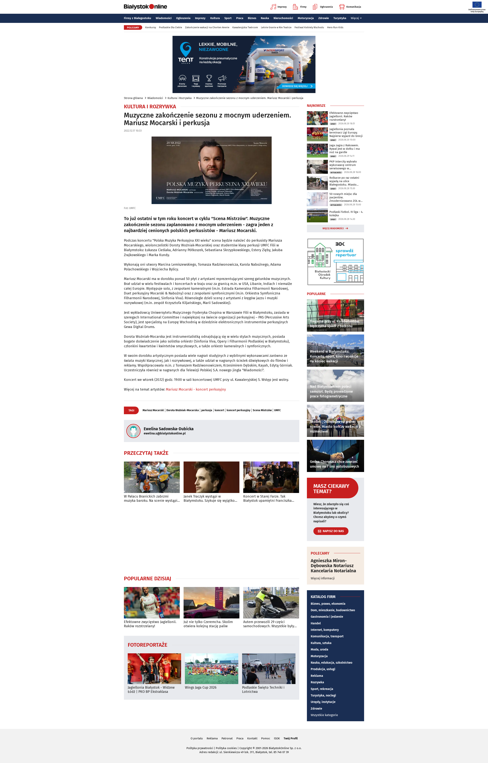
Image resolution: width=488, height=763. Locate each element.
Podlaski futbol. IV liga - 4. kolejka (346, 213)
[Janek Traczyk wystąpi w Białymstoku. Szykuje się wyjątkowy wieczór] (211, 477)
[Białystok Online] (145, 7)
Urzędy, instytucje (323, 702)
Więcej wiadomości (333, 228)
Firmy (303, 6)
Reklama (317, 676)
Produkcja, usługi (323, 669)
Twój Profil (291, 738)
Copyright (245, 748)
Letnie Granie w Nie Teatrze (276, 27)
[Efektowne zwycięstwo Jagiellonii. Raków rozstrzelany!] (152, 602)
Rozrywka (317, 682)
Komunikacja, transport (327, 636)
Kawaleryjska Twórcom (245, 27)
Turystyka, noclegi (323, 695)
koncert (219, 410)
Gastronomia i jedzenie (327, 616)
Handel (316, 623)
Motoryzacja (306, 18)
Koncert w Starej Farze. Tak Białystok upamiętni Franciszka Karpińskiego (267, 498)
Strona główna (133, 98)
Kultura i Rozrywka (180, 98)
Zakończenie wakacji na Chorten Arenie (207, 27)
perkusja (206, 410)
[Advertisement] (211, 539)
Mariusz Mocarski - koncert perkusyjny (196, 389)
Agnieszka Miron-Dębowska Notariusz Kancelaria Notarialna (333, 565)
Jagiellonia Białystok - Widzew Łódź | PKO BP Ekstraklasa (151, 690)
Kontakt (252, 738)
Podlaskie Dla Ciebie (170, 27)
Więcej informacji (323, 578)
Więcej (355, 18)
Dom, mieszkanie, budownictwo (333, 610)
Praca (239, 18)
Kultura (215, 18)
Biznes (252, 18)
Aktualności (336, 173)
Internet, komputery (325, 630)
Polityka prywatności (199, 748)
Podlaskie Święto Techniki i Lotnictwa (263, 690)
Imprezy (282, 6)
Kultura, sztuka (321, 643)
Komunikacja (353, 6)
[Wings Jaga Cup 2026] (211, 668)
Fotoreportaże (147, 645)
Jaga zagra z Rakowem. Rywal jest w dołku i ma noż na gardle (344, 149)
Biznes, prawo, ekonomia (328, 603)
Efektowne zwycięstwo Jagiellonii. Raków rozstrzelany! (150, 624)
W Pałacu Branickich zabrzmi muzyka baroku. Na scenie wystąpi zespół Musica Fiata (150, 498)
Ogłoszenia (326, 6)
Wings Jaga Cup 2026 (201, 688)
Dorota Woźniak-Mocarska (182, 410)
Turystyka (339, 18)
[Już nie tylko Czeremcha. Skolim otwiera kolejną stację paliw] (211, 602)
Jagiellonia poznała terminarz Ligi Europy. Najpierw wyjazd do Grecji (346, 132)
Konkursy (150, 27)
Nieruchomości (283, 18)
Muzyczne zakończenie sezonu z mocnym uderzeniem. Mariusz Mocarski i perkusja (249, 98)
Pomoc (265, 738)
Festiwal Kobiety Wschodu (309, 27)
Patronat (227, 738)
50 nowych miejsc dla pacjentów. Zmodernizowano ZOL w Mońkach (344, 197)
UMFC (277, 410)
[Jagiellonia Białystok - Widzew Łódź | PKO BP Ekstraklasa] (154, 668)
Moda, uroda (319, 649)
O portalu (197, 738)
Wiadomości (164, 18)
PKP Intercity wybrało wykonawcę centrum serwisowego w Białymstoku (343, 165)
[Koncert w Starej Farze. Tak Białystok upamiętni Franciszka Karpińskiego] (271, 477)
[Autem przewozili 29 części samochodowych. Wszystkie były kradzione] (271, 602)
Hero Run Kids (335, 27)
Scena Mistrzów (262, 410)
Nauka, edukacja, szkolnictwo (331, 662)
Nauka (265, 18)
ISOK (277, 738)
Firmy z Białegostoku (137, 18)
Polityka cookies (226, 748)
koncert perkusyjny (238, 410)
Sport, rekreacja (322, 689)
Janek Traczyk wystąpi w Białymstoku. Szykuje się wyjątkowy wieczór (211, 498)
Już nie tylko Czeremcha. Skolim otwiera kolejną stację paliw (208, 624)
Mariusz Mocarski (153, 410)
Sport (228, 18)
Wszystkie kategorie (324, 715)
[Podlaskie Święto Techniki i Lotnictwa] (268, 668)
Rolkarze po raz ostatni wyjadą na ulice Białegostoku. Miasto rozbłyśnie (344, 181)
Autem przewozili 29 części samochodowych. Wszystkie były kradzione (268, 624)
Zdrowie (323, 18)
